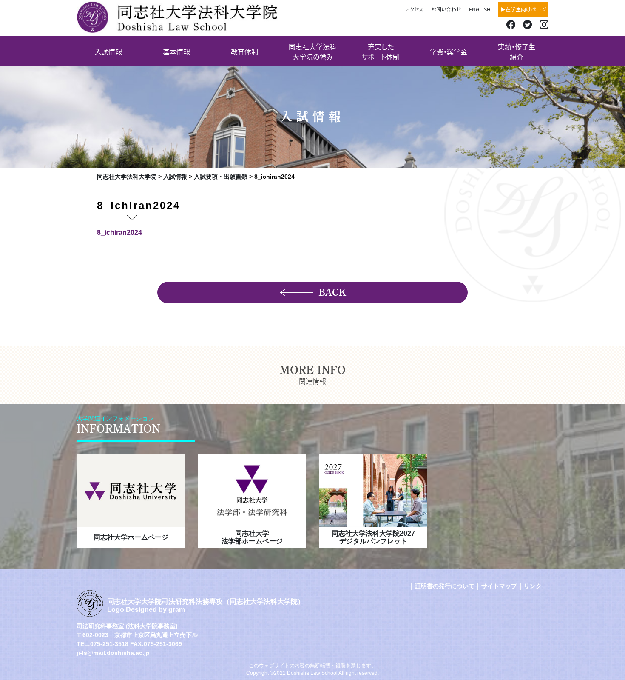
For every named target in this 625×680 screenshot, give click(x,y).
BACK (332, 292)
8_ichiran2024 (119, 232)
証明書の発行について (444, 586)
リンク (533, 586)
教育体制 (244, 51)
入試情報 (108, 51)
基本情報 (176, 51)
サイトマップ (499, 586)
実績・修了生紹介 (516, 51)
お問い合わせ (446, 9)
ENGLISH (480, 9)
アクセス (414, 9)
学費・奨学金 (448, 51)
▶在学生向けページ (523, 9)
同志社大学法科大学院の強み (312, 51)
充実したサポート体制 (380, 51)
